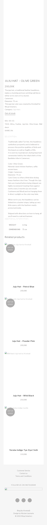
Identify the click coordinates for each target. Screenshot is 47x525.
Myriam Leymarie (27, 513)
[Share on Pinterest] (22, 130)
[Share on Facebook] (14, 130)
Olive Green (33, 124)
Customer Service (23, 471)
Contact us (23, 473)
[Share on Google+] (20, 130)
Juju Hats (16, 109)
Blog (18, 511)
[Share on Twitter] (17, 130)
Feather (18, 124)
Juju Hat (25, 124)
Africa (12, 124)
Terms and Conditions (23, 476)
